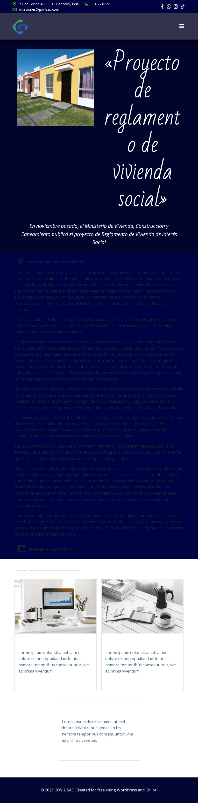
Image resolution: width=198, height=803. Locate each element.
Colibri (151, 790)
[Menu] (182, 26)
